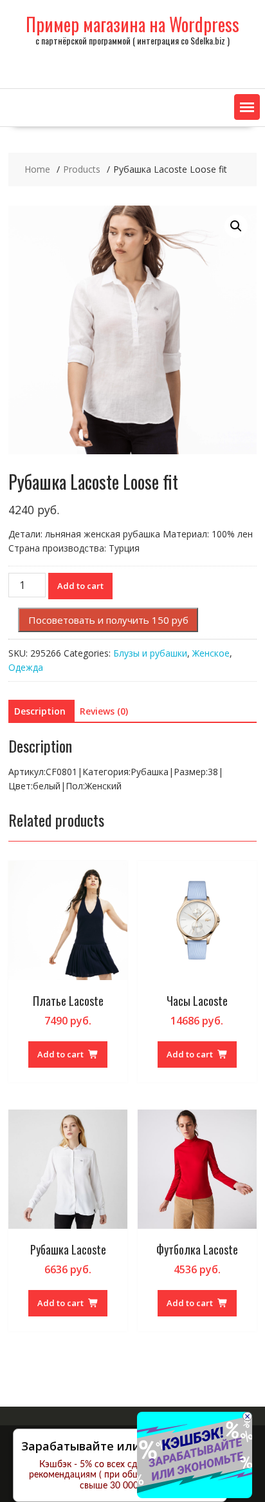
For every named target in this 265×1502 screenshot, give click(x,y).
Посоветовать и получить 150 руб (108, 619)
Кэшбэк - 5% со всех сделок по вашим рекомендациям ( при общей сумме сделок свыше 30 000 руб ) (120, 1475)
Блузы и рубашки (150, 653)
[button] (247, 107)
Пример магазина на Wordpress (132, 24)
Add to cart (80, 586)
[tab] (40, 711)
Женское (211, 653)
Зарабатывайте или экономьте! (115, 1446)
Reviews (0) (104, 711)
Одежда (25, 667)
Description (40, 711)
